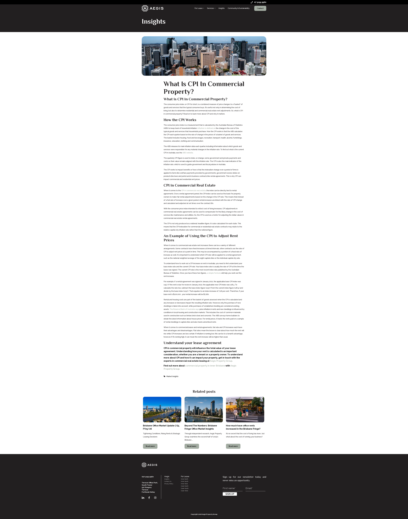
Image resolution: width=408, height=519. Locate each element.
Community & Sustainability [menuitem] (238, 8)
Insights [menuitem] (222, 8)
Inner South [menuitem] (184, 481)
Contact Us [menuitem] (167, 481)
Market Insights (172, 376)
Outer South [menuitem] (184, 488)
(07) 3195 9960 (148, 477)
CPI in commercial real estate (193, 191)
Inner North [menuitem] (184, 479)
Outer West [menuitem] (184, 491)
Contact (260, 8)
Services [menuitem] (210, 8)
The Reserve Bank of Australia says (184, 309)
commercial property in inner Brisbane (205, 365)
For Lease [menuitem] (199, 8)
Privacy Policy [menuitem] (168, 484)
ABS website (188, 153)
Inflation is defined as (206, 128)
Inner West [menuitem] (184, 484)
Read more (150, 446)
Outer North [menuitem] (184, 486)
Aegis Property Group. (221, 361)
